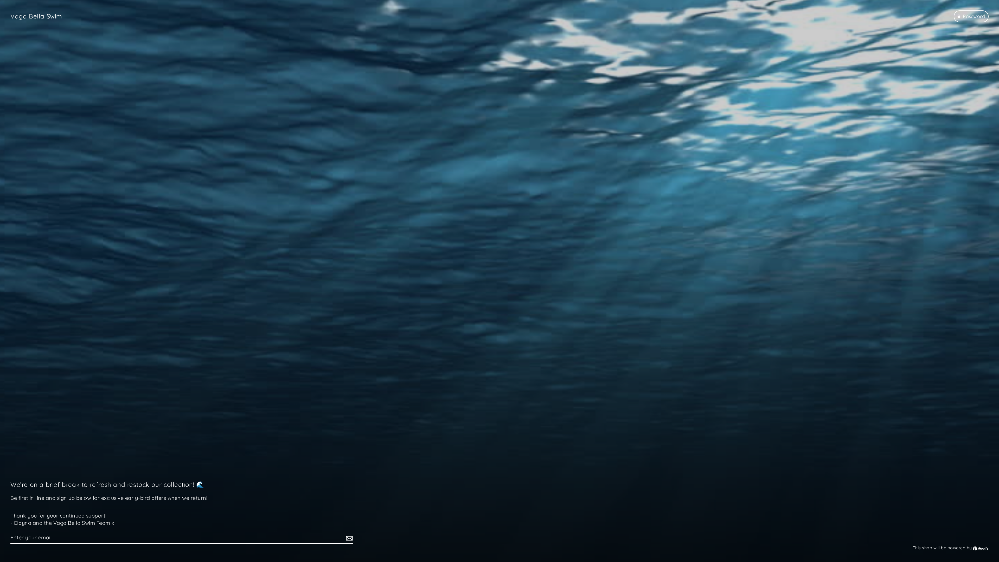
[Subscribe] (348, 538)
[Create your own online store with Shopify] (981, 547)
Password (974, 16)
